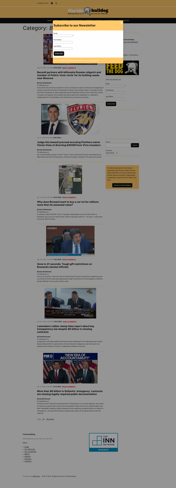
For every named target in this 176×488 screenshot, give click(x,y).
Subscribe (59, 53)
